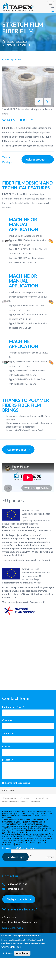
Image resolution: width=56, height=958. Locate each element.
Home (10, 41)
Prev (47, 101)
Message (7, 759)
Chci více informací (11, 946)
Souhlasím (8, 953)
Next (39, 101)
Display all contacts (17, 899)
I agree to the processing (17, 782)
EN (52, 11)
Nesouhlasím (22, 953)
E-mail (6, 746)
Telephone (8, 733)
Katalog (6, 162)
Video (5, 157)
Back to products (12, 59)
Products (21, 41)
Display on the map (11, 927)
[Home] (18, 6)
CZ (52, 8)
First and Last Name (13, 707)
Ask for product (35, 159)
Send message (15, 857)
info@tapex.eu (15, 888)
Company (7, 720)
